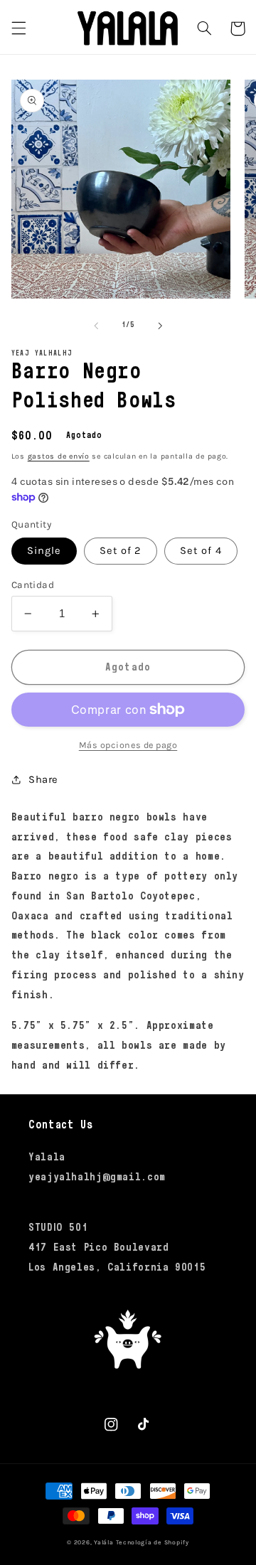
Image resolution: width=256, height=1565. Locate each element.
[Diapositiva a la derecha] (160, 325)
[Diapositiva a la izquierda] (96, 325)
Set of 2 (121, 551)
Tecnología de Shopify (152, 1542)
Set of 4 (200, 551)
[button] (18, 28)
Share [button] (43, 780)
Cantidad (32, 584)
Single (44, 551)
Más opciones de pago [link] (128, 744)
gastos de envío (59, 456)
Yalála (103, 1542)
